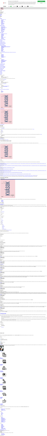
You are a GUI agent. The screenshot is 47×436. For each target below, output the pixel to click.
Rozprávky (2, 36)
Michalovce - (7, 167)
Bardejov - (3, 170)
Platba (1, 417)
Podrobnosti (2, 200)
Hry (0, 15)
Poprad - (20, 170)
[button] (23, 136)
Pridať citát (1, 344)
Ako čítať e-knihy (2, 419)
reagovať (1, 277)
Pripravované (2, 49)
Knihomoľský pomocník (3, 421)
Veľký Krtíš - (36, 163)
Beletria (1, 18)
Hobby (2, 30)
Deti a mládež (1, 32)
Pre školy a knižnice (3, 420)
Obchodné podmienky (3, 434)
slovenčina (2, 220)
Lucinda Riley (2, 57)
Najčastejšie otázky (3, 418)
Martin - (27, 175)
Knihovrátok (2, 425)
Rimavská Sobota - (22, 163)
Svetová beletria (2, 23)
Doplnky (1, 16)
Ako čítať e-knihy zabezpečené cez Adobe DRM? (4, 89)
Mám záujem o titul (3, 51)
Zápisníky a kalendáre (2, 70)
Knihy (1, 90)
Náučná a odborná (2, 25)
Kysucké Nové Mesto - (18, 175)
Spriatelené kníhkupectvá (3, 410)
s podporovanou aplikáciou (5, 86)
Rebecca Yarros (2, 55)
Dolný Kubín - (7, 175)
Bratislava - (4, 165)
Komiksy (2, 20)
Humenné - (12, 170)
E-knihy (1, 14)
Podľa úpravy (2, 91)
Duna (1, 62)
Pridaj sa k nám (2, 426)
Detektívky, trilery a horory (3, 19)
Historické (2, 22)
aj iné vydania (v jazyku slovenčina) (4, 339)
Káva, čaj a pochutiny (2, 67)
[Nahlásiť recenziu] (0, 258)
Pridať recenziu (1, 241)
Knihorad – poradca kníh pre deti (4, 33)
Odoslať (1, 431)
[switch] (17, 6)
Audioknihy (2, 413)
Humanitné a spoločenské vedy (4, 27)
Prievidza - (5, 172)
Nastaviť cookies (2, 433)
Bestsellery (2, 48)
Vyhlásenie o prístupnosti (3, 428)
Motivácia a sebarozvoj (3, 26)
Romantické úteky (2, 59)
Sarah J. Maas (2, 56)
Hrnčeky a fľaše (2, 68)
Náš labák (2, 427)
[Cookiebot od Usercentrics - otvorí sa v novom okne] (4, 6)
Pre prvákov (2, 34)
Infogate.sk (4, 176)
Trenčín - (16, 172)
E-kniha (1, 342)
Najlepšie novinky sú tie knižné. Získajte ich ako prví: (4, 430)
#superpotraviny (1, 204)
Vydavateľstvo (2, 201)
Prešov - (30, 170)
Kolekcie (2, 50)
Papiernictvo (1, 69)
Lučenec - (12, 163)
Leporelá (2, 37)
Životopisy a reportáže (3, 28)
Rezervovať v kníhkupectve (2, 138)
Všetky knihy (2, 47)
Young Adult (2, 35)
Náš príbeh (2, 424)
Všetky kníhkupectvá (3, 409)
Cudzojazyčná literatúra (3, 45)
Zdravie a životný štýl (3, 29)
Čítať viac (41, 134)
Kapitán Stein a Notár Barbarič (4, 60)
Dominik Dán (2, 54)
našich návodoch (4, 79)
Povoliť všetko (41, 1)
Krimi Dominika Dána (3, 61)
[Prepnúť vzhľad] (0, 17)
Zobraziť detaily (31, 6)
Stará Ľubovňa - (40, 170)
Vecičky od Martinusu (2, 66)
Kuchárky (3, 225)
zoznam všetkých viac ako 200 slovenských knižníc (28, 176)
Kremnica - (4, 163)
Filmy (1, 414)
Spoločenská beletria (3, 21)
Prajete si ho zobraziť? (2, 292)
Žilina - (34, 175)
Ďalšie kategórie (2, 24)
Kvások (2, 130)
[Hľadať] (5, 13)
